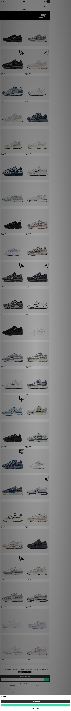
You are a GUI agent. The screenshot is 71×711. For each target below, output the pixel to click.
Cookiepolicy (46, 698)
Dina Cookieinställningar (35, 701)
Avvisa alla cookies (35, 708)
